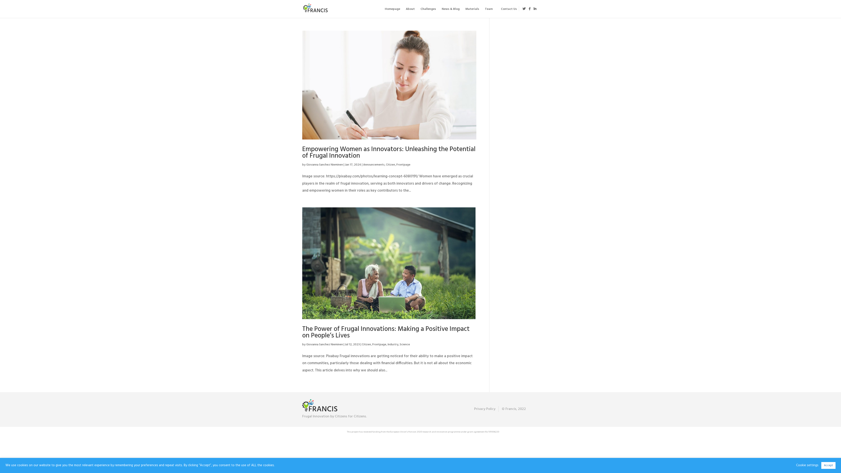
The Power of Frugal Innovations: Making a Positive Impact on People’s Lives (386, 332)
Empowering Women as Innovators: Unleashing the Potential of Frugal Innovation (388, 152)
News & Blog (451, 10)
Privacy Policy (484, 409)
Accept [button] (828, 465)
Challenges (428, 10)
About (410, 10)
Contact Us (509, 10)
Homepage (392, 10)
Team (489, 10)
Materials (472, 10)
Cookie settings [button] (807, 466)
